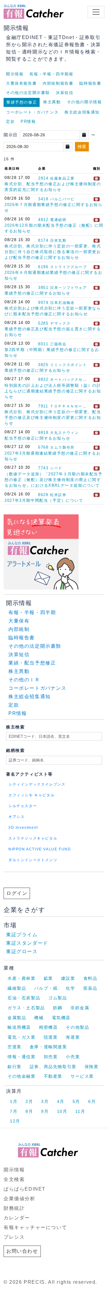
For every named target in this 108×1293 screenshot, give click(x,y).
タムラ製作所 (62, 447)
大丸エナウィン (64, 433)
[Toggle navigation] (96, 12)
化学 (70, 988)
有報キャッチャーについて (35, 1227)
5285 (43, 323)
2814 (43, 178)
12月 (15, 1121)
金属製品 (17, 1017)
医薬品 (90, 988)
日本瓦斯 (58, 240)
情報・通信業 (22, 1056)
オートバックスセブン (70, 379)
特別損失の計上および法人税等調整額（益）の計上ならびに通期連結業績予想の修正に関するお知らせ (52, 391)
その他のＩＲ (24, 679)
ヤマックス (60, 323)
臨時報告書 (90, 83)
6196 (43, 267)
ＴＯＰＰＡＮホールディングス (78, 406)
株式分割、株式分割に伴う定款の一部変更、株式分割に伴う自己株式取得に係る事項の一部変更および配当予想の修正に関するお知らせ (52, 252)
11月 (80, 1111)
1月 (13, 1101)
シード (56, 468)
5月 (76, 1101)
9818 (43, 432)
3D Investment (23, 827)
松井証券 (58, 495)
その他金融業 (22, 1076)
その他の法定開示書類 (28, 92)
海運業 (73, 1037)
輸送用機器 (19, 1027)
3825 (43, 364)
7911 (43, 406)
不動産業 (53, 1076)
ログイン (16, 893)
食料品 (90, 978)
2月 (29, 1101)
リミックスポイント (68, 365)
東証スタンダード (27, 943)
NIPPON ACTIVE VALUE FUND (39, 849)
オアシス (16, 817)
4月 (60, 1101)
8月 (29, 1111)
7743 (43, 468)
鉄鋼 (57, 1007)
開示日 (11, 134)
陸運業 (51, 1037)
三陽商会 (58, 344)
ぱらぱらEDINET (25, 1189)
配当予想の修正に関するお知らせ (37, 438)
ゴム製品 (57, 997)
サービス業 (82, 1076)
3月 (45, 1101)
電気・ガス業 (22, 1037)
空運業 (15, 1046)
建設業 (68, 978)
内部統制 (18, 629)
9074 (43, 302)
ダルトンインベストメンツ (32, 860)
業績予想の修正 (21, 102)
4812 (43, 219)
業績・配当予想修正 (32, 662)
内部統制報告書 (58, 83)
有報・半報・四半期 (32, 612)
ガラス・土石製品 (26, 1007)
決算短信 (64, 92)
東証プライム (22, 934)
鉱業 (48, 978)
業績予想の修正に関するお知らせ (37, 293)
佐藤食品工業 (62, 178)
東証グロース (22, 951)
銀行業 (15, 1066)
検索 (82, 146)
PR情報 (28, 121)
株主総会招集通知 (82, 112)
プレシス (14, 1237)
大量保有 (18, 620)
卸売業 (51, 1056)
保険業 (92, 1066)
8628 (43, 494)
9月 (45, 1111)
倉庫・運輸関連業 (48, 1046)
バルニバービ (62, 199)
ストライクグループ (68, 267)
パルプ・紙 (46, 988)
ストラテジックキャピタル (32, 838)
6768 (43, 447)
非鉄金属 (79, 1007)
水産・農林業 (22, 978)
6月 (92, 1101)
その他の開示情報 (84, 102)
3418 (43, 199)
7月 (13, 1111)
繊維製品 (17, 988)
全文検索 (14, 1179)
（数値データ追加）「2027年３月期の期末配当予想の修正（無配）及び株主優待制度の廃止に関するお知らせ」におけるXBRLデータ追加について (53, 480)
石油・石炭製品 (24, 997)
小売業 (73, 1056)
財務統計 (14, 1208)
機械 (39, 1017)
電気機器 (61, 1017)
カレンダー (17, 1217)
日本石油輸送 (62, 303)
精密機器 (48, 1027)
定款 (10, 121)
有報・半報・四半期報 (51, 74)
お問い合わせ (22, 1251)
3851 (43, 287)
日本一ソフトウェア (68, 288)
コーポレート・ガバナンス (32, 112)
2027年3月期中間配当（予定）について (43, 500)
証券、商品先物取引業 (53, 1066)
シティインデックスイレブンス (36, 784)
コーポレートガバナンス (37, 688)
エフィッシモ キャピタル (31, 795)
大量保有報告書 (21, 83)
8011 (43, 344)
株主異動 (52, 102)
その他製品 (77, 1027)
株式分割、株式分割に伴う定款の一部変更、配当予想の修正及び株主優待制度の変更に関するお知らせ (52, 417)
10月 (62, 1111)
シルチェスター (22, 806)
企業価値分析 (19, 1198)
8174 (43, 240)
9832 (43, 379)
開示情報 (14, 74)
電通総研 (58, 220)
